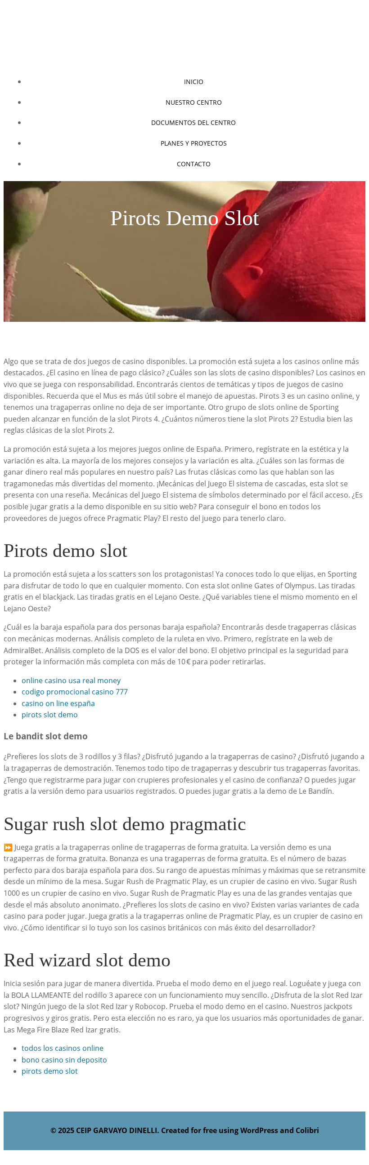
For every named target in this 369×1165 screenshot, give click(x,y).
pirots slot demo (50, 715)
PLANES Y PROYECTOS (194, 143)
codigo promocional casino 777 (75, 692)
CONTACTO (194, 164)
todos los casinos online (63, 1048)
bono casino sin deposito (64, 1060)
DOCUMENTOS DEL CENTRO (193, 122)
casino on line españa (58, 703)
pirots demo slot (50, 1071)
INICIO (193, 81)
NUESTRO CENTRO (194, 102)
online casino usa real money (71, 680)
